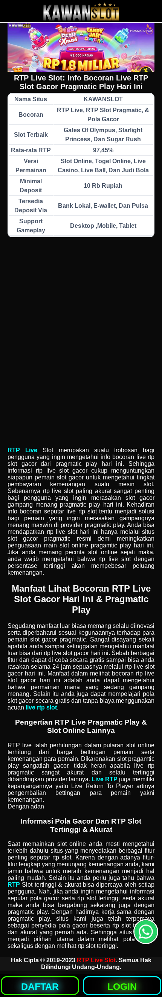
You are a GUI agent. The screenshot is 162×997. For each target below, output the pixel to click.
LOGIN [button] (122, 986)
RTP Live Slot (96, 960)
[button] (145, 931)
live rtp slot (41, 707)
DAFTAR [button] (40, 986)
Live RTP (105, 779)
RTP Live (22, 450)
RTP (14, 884)
